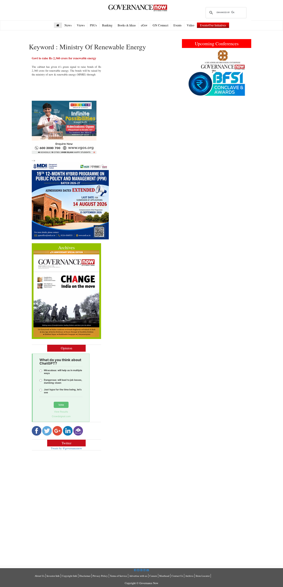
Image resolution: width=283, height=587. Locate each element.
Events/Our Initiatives (213, 25)
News (68, 25)
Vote (61, 404)
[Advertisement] (64, 481)
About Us (39, 576)
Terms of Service (118, 576)
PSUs (93, 25)
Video (190, 25)
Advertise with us (138, 576)
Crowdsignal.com (61, 416)
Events (177, 25)
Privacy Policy (100, 576)
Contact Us (177, 576)
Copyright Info (69, 576)
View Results (61, 411)
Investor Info (53, 576)
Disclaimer (84, 576)
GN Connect (160, 25)
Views (81, 25)
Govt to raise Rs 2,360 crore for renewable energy (64, 58)
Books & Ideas (127, 25)
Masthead (164, 576)
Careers (153, 576)
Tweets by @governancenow (66, 448)
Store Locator (203, 576)
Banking (107, 25)
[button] (187, 73)
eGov (144, 25)
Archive (189, 576)
